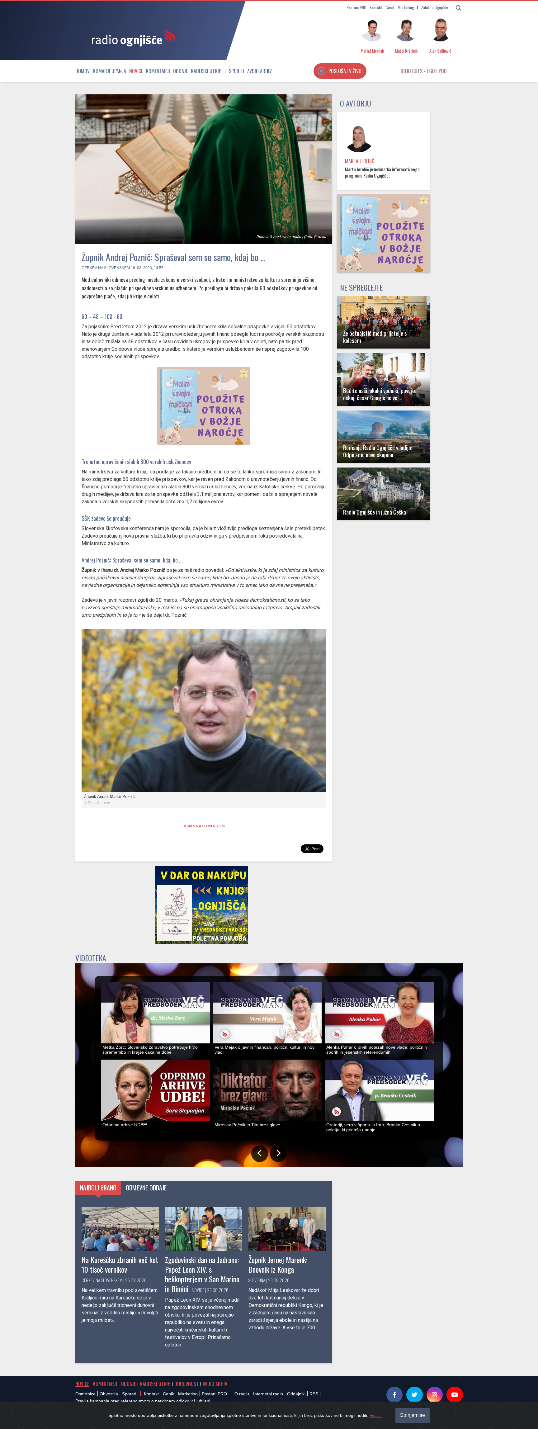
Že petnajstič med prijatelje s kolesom (375, 337)
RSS (313, 1393)
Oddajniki (296, 1393)
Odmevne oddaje (146, 1187)
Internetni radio (268, 1393)
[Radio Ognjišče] (131, 37)
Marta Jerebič (359, 161)
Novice (136, 71)
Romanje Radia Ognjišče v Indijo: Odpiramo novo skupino (377, 451)
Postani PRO (356, 7)
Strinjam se (412, 1415)
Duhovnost (186, 1384)
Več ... (376, 1415)
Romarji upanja (109, 71)
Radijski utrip (206, 71)
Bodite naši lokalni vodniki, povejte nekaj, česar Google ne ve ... (380, 394)
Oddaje (180, 71)
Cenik (389, 7)
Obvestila (109, 1393)
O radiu (241, 1393)
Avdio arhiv (259, 71)
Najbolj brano (98, 1187)
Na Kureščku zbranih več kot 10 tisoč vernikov (120, 1264)
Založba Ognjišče (434, 7)
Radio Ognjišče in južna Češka (374, 511)
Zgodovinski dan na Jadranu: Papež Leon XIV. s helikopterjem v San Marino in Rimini (202, 1274)
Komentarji (158, 71)
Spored (236, 71)
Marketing (406, 7)
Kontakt (376, 7)
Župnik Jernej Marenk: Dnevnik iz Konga (277, 1264)
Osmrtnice (85, 1393)
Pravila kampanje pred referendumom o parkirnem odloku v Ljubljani (142, 1400)
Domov (82, 71)
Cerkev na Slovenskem (106, 268)
